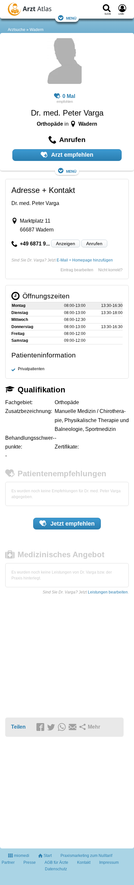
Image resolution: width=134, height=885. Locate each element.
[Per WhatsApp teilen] (63, 727)
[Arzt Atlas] (41, 10)
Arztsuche (16, 29)
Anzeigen (65, 243)
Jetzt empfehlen (72, 523)
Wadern (37, 29)
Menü (71, 18)
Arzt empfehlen (71, 154)
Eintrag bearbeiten (76, 270)
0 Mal (68, 96)
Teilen (18, 727)
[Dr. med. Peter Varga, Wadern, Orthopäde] (64, 62)
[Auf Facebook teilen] (41, 727)
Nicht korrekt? (110, 270)
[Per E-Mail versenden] (73, 727)
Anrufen (94, 243)
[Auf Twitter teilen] (52, 727)
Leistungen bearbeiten (108, 592)
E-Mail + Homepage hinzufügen (85, 260)
